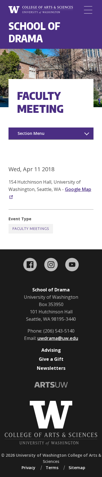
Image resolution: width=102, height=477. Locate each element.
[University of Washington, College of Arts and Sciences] (40, 10)
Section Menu (31, 133)
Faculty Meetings (30, 229)
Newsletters (51, 368)
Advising (51, 350)
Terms (52, 467)
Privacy (28, 467)
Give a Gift (51, 359)
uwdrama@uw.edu (57, 338)
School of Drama (34, 32)
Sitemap (77, 467)
